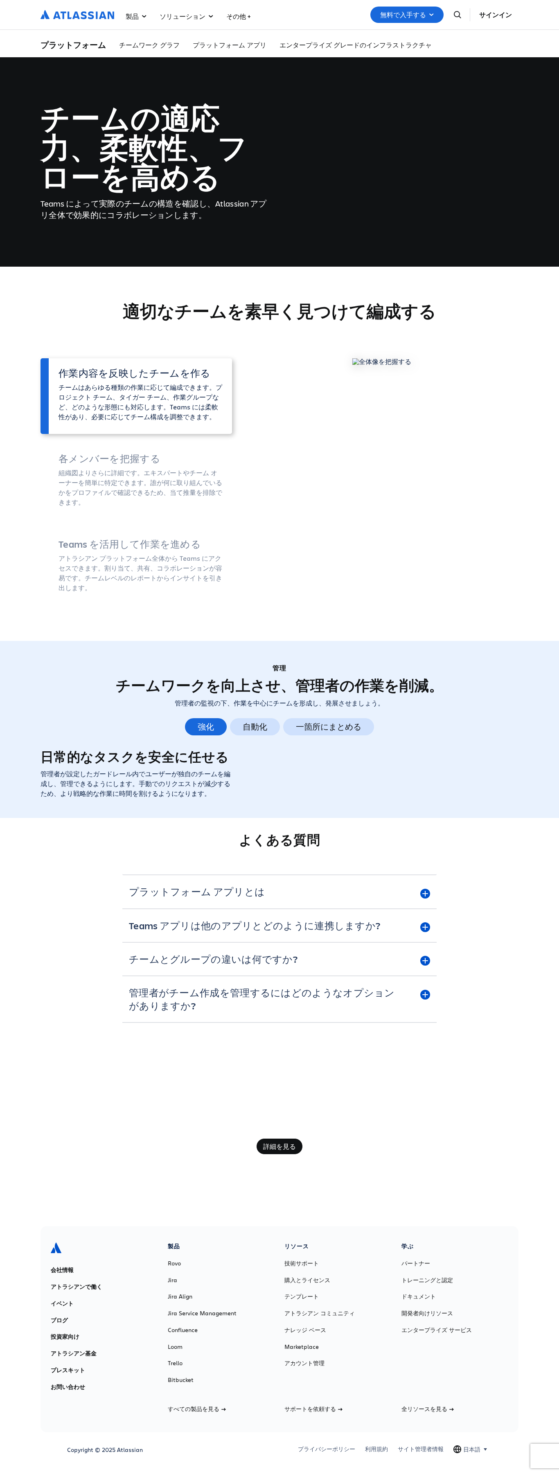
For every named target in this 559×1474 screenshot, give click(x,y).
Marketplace (301, 1347)
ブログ (59, 1320)
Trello (175, 1363)
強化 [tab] (206, 726)
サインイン (495, 14)
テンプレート (301, 1296)
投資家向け (65, 1336)
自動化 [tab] (255, 726)
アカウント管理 (304, 1363)
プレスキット (68, 1370)
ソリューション (182, 16)
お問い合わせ (68, 1387)
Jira (172, 1280)
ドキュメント (418, 1296)
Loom (175, 1347)
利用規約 (376, 1449)
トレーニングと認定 (427, 1280)
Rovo (174, 1263)
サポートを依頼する (310, 1409)
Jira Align (180, 1296)
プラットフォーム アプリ (229, 44)
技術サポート (301, 1263)
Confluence (183, 1330)
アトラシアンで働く (76, 1286)
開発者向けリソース (427, 1313)
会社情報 (62, 1270)
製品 (132, 16)
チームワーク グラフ (149, 44)
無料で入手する (403, 14)
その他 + (238, 16)
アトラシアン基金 (74, 1353)
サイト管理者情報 (421, 1449)
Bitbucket (181, 1380)
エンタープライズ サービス (436, 1330)
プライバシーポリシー (326, 1449)
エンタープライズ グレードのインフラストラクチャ (356, 44)
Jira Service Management (202, 1313)
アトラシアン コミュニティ (319, 1313)
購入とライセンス (307, 1280)
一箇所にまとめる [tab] (328, 726)
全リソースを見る (424, 1409)
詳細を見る (279, 1146)
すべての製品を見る (193, 1409)
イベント (62, 1303)
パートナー (415, 1263)
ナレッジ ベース (305, 1330)
